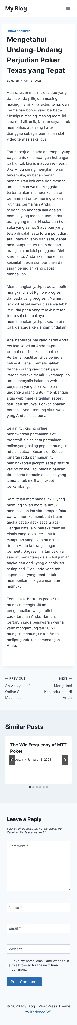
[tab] (30, 787)
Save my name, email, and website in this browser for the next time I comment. (40, 965)
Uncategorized (19, 31)
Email (15, 928)
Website (16, 949)
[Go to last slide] (12, 760)
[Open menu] (68, 8)
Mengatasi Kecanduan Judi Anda (58, 688)
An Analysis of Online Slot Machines (17, 688)
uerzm (15, 80)
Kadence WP (41, 1012)
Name (15, 907)
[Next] (65, 760)
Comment (18, 846)
